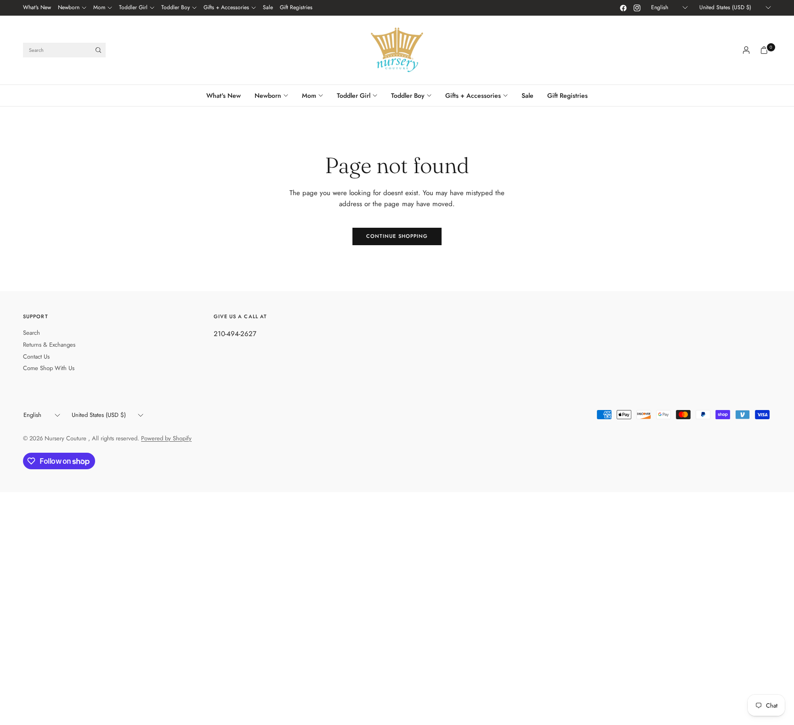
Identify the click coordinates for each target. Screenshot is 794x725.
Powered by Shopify (166, 438)
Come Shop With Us (48, 368)
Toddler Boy (175, 7)
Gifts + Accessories (226, 7)
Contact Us (36, 356)
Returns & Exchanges (49, 344)
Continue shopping (397, 236)
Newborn (68, 7)
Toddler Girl (133, 7)
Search (31, 332)
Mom (99, 7)
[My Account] (746, 50)
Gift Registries (296, 7)
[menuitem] (37, 8)
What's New (37, 7)
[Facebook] (623, 8)
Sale (268, 7)
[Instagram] (637, 8)
